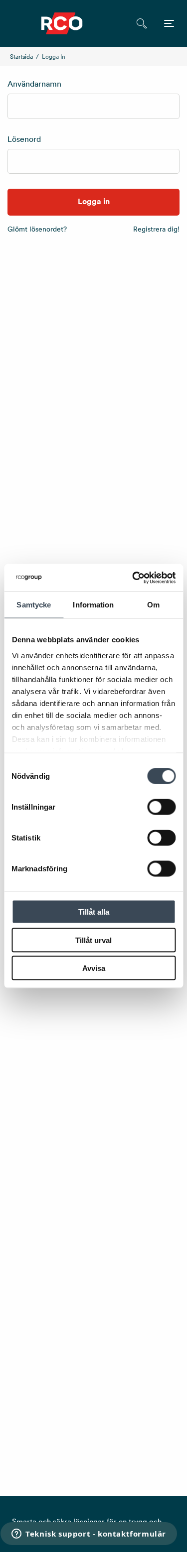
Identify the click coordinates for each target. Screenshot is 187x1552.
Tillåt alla (93, 912)
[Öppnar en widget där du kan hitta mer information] (88, 1534)
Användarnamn (34, 84)
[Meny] (169, 23)
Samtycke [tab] (33, 604)
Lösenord (24, 139)
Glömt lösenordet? (37, 229)
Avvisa (93, 968)
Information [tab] (93, 604)
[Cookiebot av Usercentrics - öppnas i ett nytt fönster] (133, 577)
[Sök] (141, 23)
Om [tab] (153, 604)
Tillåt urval (93, 940)
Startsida (21, 56)
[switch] (161, 807)
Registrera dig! (156, 229)
